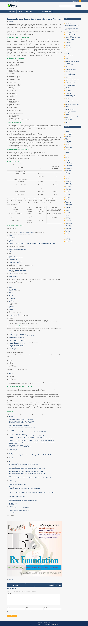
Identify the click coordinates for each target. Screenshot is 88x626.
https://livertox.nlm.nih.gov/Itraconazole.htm (19, 459)
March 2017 (67, 236)
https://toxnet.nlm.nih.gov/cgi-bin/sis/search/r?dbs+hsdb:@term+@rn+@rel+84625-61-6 (30, 477)
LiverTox (11, 457)
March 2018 (67, 217)
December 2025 (68, 129)
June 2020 (67, 173)
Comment (9, 593)
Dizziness (11, 242)
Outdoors (67, 92)
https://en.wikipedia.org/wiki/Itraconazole (19, 510)
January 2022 (68, 146)
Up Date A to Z (68, 119)
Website (45, 607)
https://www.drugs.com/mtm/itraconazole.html (20, 425)
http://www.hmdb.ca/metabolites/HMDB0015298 (20, 446)
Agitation (11, 295)
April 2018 (67, 215)
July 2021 (67, 152)
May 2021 (67, 155)
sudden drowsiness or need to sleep (17, 270)
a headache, (11, 245)
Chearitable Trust (69, 32)
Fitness (66, 56)
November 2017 (68, 223)
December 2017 (68, 222)
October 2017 (68, 225)
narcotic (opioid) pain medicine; (16, 346)
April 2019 (67, 196)
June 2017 (67, 231)
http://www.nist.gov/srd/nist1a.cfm (17, 496)
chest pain (11, 290)
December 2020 (68, 163)
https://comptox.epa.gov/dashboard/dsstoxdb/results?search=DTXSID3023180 (27, 431)
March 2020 (67, 178)
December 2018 (68, 202)
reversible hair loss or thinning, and (17, 249)
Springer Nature (13, 503)
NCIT (10, 461)
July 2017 (67, 230)
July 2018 (67, 210)
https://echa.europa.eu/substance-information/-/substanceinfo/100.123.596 (27, 436)
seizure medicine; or (13, 348)
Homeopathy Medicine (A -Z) (71, 72)
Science (67, 106)
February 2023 (68, 141)
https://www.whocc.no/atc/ (15, 482)
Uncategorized (68, 117)
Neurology (67, 87)
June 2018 (67, 212)
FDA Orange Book (13, 487)
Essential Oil (67, 51)
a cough (10, 294)
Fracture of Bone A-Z (69, 60)
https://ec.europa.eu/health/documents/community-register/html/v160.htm (27, 468)
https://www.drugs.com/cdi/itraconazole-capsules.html (22, 427)
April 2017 (67, 235)
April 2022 (67, 144)
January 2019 (68, 201)
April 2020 (67, 176)
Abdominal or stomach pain (15, 231)
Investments (68, 77)
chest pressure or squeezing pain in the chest (20, 264)
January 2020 (68, 181)
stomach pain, (12, 238)
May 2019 (67, 194)
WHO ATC (11, 480)
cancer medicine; (12, 339)
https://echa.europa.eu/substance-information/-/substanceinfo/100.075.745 (27, 437)
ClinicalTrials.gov (13, 449)
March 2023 (67, 139)
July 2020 (67, 171)
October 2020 (68, 167)
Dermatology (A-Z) (69, 36)
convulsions (11, 301)
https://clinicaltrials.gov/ (14, 451)
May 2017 (67, 233)
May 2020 (67, 175)
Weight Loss (68, 122)
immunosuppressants (14, 342)
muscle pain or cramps (14, 314)
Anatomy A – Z (29, 11)
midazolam (11, 375)
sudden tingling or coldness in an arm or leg (19, 234)
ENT (66, 44)
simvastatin (11, 373)
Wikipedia (11, 506)
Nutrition (67, 88)
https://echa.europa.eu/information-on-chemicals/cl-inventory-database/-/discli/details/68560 (31, 439)
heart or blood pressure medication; (17, 340)
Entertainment (68, 45)
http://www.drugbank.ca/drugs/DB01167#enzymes (21, 419)
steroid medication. (13, 350)
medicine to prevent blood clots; (16, 337)
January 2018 (68, 220)
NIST (10, 495)
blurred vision (12, 298)
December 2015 (68, 241)
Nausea (10, 235)
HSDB (10, 476)
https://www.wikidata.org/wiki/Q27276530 (19, 508)
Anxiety (10, 287)
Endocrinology (68, 42)
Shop (38, 11)
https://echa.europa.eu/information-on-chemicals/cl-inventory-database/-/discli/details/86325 (31, 440)
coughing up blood (13, 276)
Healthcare (67, 71)
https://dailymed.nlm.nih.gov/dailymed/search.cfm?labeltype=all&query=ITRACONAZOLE (30, 455)
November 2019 (68, 184)
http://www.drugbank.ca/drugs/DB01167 (18, 418)
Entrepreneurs (68, 47)
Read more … (12, 504)
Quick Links (75, 1)
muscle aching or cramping (15, 261)
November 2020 (68, 165)
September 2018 (68, 207)
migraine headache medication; (16, 345)
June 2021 (67, 154)
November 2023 (68, 133)
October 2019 (68, 186)
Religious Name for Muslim (71, 96)
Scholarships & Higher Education (72, 104)
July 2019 (67, 191)
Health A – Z (12, 11)
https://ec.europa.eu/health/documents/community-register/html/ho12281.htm (28, 471)
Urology (67, 120)
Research (67, 98)
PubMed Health (12, 499)
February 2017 (68, 238)
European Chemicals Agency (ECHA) (17, 434)
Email (27, 607)
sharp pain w (12, 273)
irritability (11, 309)
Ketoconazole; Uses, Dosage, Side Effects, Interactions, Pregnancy (18, 584)
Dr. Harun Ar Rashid (69, 39)
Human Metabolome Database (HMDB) (18, 445)
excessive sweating (13, 267)
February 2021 (68, 160)
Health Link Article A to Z (70, 69)
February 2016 (68, 239)
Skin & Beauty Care (69, 109)
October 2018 (68, 205)
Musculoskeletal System (70, 85)
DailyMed (11, 453)
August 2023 (68, 136)
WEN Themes (55, 624)
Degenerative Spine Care (70, 34)
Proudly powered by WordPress (36, 624)
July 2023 (67, 138)
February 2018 (68, 218)
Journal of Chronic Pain (70, 82)
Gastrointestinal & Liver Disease (72, 61)
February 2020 (68, 180)
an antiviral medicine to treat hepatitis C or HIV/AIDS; (21, 336)
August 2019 (68, 189)
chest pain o (11, 300)
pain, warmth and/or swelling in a (27, 232)
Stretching (67, 112)
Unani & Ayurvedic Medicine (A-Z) (72, 116)
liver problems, (12, 237)
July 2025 (67, 131)
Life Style (67, 84)
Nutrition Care (68, 90)
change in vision (12, 289)
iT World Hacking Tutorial (70, 80)
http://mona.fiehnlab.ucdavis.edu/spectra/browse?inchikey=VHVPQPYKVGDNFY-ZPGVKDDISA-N (32, 492)
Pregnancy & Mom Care (70, 95)
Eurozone (67, 53)
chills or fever (12, 256)
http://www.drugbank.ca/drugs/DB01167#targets (20, 422)
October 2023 (68, 134)
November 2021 (68, 149)
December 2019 (68, 183)
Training (67, 114)
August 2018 (68, 209)
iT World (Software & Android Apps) (72, 79)
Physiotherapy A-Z (69, 93)
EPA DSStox (11, 430)
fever (10, 251)
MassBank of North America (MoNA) (17, 491)
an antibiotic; (12, 332)
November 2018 (68, 204)
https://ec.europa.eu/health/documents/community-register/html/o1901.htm (27, 473)
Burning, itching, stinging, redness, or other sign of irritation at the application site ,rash (32, 243)
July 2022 (67, 142)
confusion (11, 292)
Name (8, 607)
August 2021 (68, 150)
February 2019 (68, 199)
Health (66, 66)
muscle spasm (12, 315)
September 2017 (68, 226)
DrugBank (11, 416)
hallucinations (12, 306)
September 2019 (68, 188)
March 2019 (67, 197)
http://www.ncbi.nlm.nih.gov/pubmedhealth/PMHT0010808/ (23, 500)
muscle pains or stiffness (15, 262)
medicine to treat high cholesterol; (17, 343)
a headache (11, 257)
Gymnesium (67, 63)
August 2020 (68, 170)
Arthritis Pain (68, 23)
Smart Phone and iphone (70, 111)
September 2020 (68, 168)
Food (66, 58)
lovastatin (11, 371)
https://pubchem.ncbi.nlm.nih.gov (17, 513)
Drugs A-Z (20, 11)
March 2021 (67, 159)
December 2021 (68, 147)
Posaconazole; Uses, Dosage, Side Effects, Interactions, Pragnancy (51, 584)
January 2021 (68, 162)
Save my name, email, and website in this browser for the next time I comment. (25, 612)
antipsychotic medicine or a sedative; (17, 334)
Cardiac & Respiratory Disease (71, 31)
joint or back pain (13, 259)
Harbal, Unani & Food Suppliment (72, 64)
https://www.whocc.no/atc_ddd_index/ (17, 484)
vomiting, (11, 240)
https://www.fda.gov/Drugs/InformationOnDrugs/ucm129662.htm (24, 488)
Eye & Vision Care (46, 11)
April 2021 (67, 157)
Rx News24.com (68, 103)
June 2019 (67, 193)
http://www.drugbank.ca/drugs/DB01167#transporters (22, 421)
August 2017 (68, 228)
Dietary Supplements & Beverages (72, 37)
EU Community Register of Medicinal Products (20, 467)
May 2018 (67, 214)
